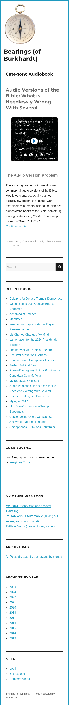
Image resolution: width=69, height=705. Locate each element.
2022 (12, 597)
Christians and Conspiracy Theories (32, 360)
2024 (12, 592)
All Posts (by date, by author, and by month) (34, 556)
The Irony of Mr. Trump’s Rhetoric (30, 349)
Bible (48, 241)
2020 (12, 607)
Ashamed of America (22, 314)
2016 (12, 622)
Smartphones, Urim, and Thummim (32, 427)
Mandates (15, 319)
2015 (12, 628)
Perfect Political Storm (23, 365)
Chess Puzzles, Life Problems (29, 396)
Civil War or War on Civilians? (28, 355)
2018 (12, 612)
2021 (12, 602)
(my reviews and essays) (28, 505)
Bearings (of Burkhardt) (22, 55)
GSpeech (51, 158)
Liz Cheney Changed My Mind (29, 334)
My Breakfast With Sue (24, 380)
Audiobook (36, 241)
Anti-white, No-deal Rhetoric (27, 421)
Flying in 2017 (18, 401)
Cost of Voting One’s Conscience (30, 416)
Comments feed (19, 678)
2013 (12, 638)
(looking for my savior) (30, 526)
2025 (12, 587)
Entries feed (17, 673)
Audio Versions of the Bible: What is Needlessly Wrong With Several (32, 99)
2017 (12, 617)
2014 (12, 633)
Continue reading (17, 226)
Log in (13, 668)
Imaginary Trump (20, 462)
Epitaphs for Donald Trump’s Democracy (35, 298)
